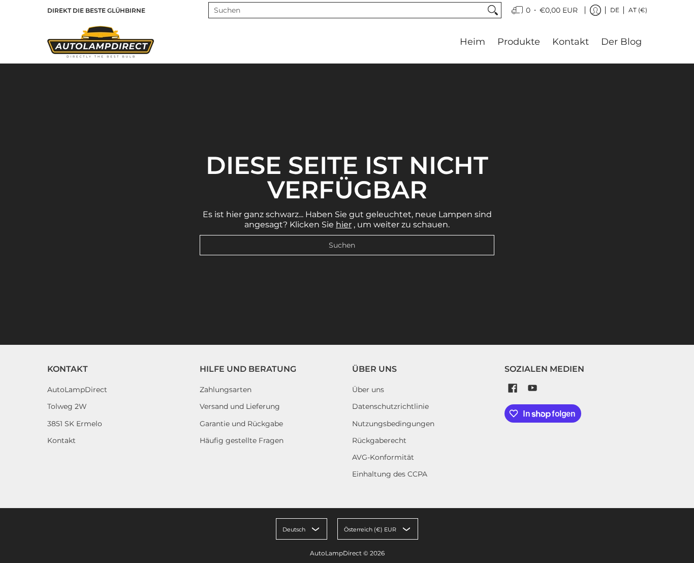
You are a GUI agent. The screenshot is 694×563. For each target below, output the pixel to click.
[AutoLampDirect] (100, 41)
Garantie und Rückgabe (241, 423)
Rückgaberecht (379, 440)
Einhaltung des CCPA (389, 474)
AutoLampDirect (77, 389)
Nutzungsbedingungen (393, 423)
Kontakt (61, 440)
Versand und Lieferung (240, 406)
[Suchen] (493, 10)
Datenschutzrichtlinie (390, 406)
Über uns (368, 389)
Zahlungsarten (225, 389)
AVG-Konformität (383, 457)
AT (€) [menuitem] (637, 10)
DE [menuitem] (614, 10)
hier (344, 224)
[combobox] (347, 10)
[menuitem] (544, 10)
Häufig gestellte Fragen (241, 440)
